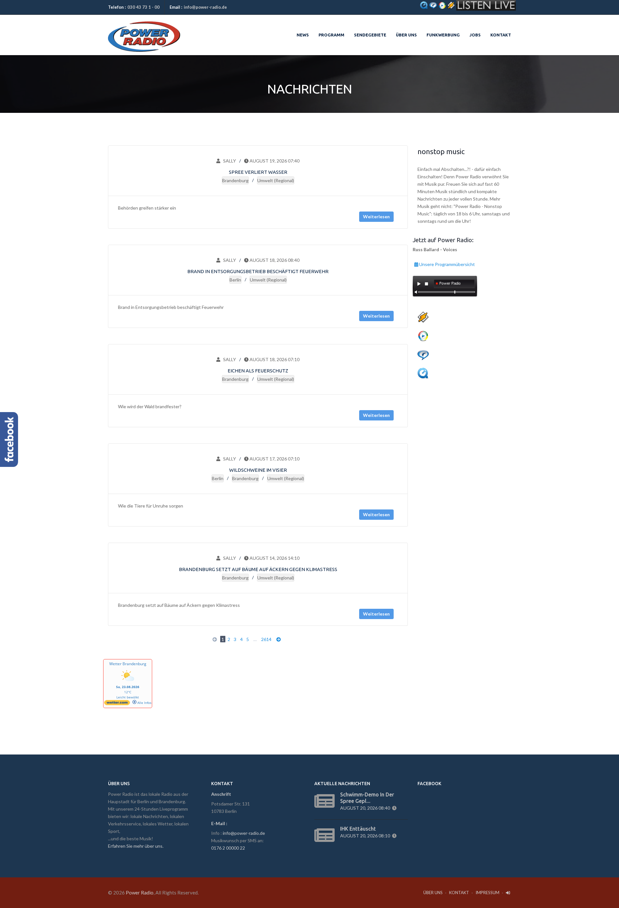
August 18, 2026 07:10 (274, 359)
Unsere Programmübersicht (446, 263)
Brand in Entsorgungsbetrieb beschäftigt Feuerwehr (258, 271)
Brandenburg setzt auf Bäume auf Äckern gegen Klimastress (258, 569)
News (303, 35)
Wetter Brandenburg (127, 663)
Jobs (475, 35)
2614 (266, 639)
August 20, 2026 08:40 (366, 808)
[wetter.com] (117, 704)
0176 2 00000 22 (228, 848)
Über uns (406, 35)
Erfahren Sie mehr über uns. (135, 846)
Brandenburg (235, 180)
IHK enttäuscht (358, 829)
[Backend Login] (508, 893)
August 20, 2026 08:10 (366, 835)
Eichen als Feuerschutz (258, 370)
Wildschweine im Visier (258, 470)
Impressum (487, 892)
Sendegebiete (370, 35)
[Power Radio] (144, 29)
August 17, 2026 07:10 (274, 458)
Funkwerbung (443, 35)
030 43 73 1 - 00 (143, 7)
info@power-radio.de (205, 7)
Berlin (235, 279)
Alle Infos (144, 702)
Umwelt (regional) (275, 180)
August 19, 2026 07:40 (274, 160)
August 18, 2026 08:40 (274, 260)
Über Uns (433, 892)
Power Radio (139, 892)
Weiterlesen (376, 216)
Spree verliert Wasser (258, 172)
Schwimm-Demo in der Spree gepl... (367, 798)
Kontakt (500, 35)
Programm (331, 35)
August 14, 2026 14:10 (274, 558)
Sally (228, 160)
